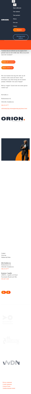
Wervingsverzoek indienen (21, 37)
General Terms (6, 386)
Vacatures (19, 30)
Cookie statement (7, 384)
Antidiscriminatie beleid (9, 388)
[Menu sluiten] (14, 4)
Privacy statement (7, 382)
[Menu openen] (13, 1)
